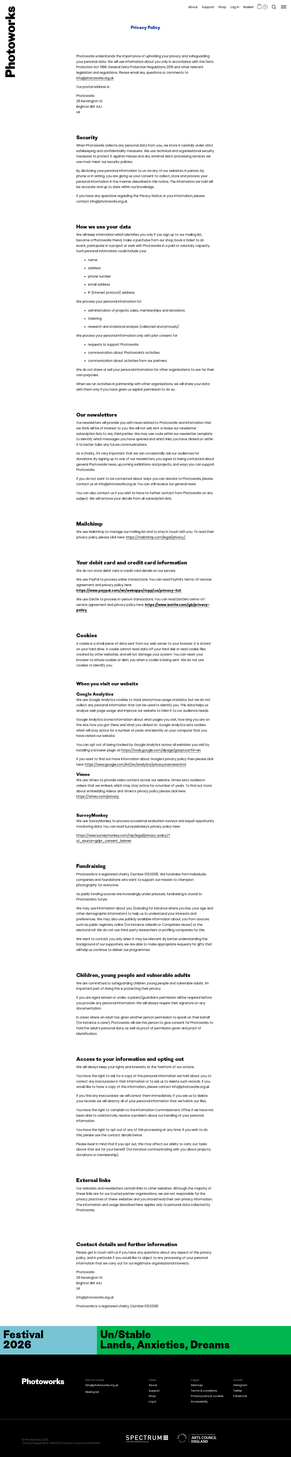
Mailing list (92, 1392)
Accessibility (199, 1401)
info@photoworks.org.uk (101, 1385)
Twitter (237, 1390)
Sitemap (196, 1385)
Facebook (240, 1396)
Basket (248, 7)
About (193, 7)
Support (208, 7)
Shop (222, 7)
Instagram (240, 1385)
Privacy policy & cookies (207, 1396)
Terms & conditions (204, 1390)
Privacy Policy (145, 27)
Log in (234, 7)
